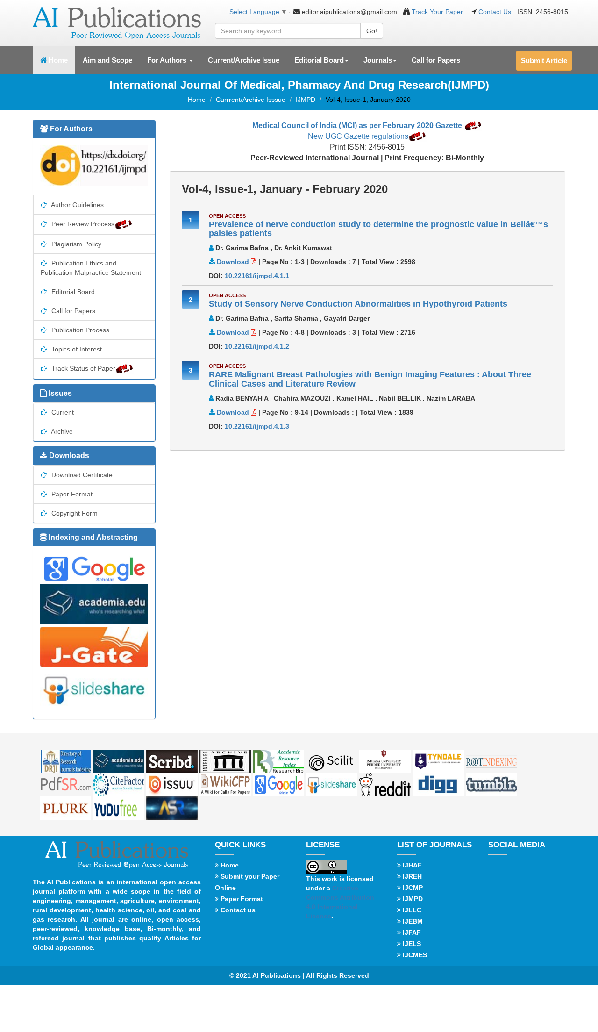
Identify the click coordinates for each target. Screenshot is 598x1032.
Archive (61, 431)
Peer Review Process (82, 224)
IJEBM (412, 921)
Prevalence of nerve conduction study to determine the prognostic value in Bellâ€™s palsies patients (378, 229)
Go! (371, 31)
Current (62, 412)
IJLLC (411, 910)
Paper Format (71, 494)
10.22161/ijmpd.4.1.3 (257, 426)
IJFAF (411, 932)
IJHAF (411, 865)
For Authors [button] (167, 60)
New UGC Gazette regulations (358, 136)
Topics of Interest (76, 349)
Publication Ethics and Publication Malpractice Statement (91, 267)
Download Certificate (81, 475)
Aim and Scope (107, 60)
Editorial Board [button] (319, 60)
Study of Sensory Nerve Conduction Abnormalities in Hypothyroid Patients (358, 303)
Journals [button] (377, 60)
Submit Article (544, 60)
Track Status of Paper (82, 368)
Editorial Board (72, 291)
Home (61, 60)
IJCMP (412, 887)
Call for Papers (436, 60)
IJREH (411, 876)
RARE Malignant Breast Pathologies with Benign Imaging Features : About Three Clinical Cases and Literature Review (370, 379)
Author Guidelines (77, 204)
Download (233, 261)
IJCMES (414, 955)
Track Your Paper (436, 11)
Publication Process (79, 330)
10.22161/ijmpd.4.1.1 (257, 276)
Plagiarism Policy (75, 244)
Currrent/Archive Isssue (250, 99)
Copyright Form (74, 513)
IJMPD (305, 99)
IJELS (411, 943)
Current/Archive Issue (243, 60)
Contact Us (494, 11)
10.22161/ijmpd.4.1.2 (257, 346)
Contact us (237, 910)
